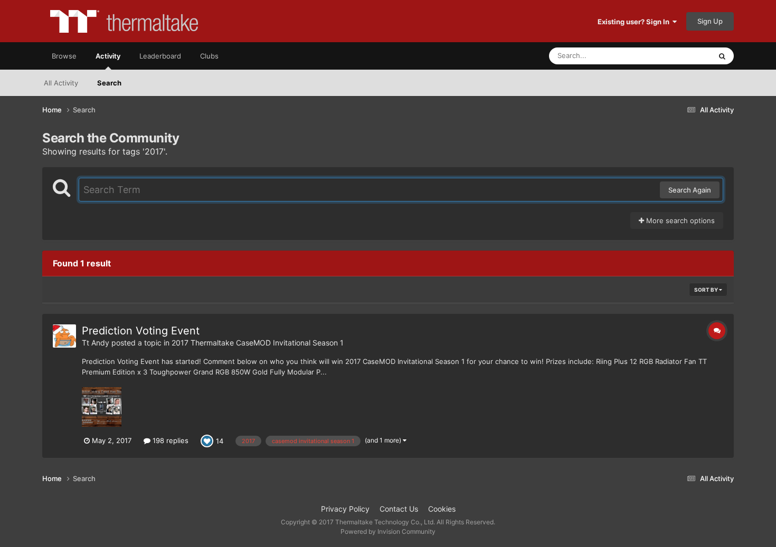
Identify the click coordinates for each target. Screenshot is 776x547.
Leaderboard (160, 56)
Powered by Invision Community (388, 531)
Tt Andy (95, 342)
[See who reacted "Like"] (207, 440)
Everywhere (678, 56)
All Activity (61, 83)
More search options (679, 220)
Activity (108, 56)
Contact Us (399, 508)
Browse (64, 56)
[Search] (722, 55)
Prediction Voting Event (141, 330)
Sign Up (710, 21)
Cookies (442, 508)
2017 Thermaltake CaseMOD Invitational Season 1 (258, 342)
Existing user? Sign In (635, 21)
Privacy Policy (345, 508)
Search (109, 83)
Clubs (209, 56)
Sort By (706, 289)
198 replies (169, 440)
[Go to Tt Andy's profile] (64, 336)
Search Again (689, 190)
